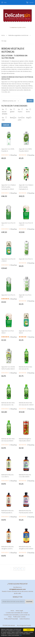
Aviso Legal (19, 610)
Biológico (12, 118)
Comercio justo (19, 119)
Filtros (30, 100)
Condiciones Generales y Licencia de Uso (17, 615)
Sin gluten (12, 111)
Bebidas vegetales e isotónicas (18, 35)
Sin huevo (19, 111)
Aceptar (28, 629)
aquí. (21, 635)
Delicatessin (11, 625)
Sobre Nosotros (25, 619)
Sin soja (3, 119)
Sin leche (28, 111)
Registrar (29, 601)
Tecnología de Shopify (24, 625)
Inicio (3, 35)
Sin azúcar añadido (3, 112)
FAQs (9, 616)
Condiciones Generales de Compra (17, 612)
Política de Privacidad (11, 619)
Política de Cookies (19, 616)
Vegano (28, 118)
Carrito (31, 2)
